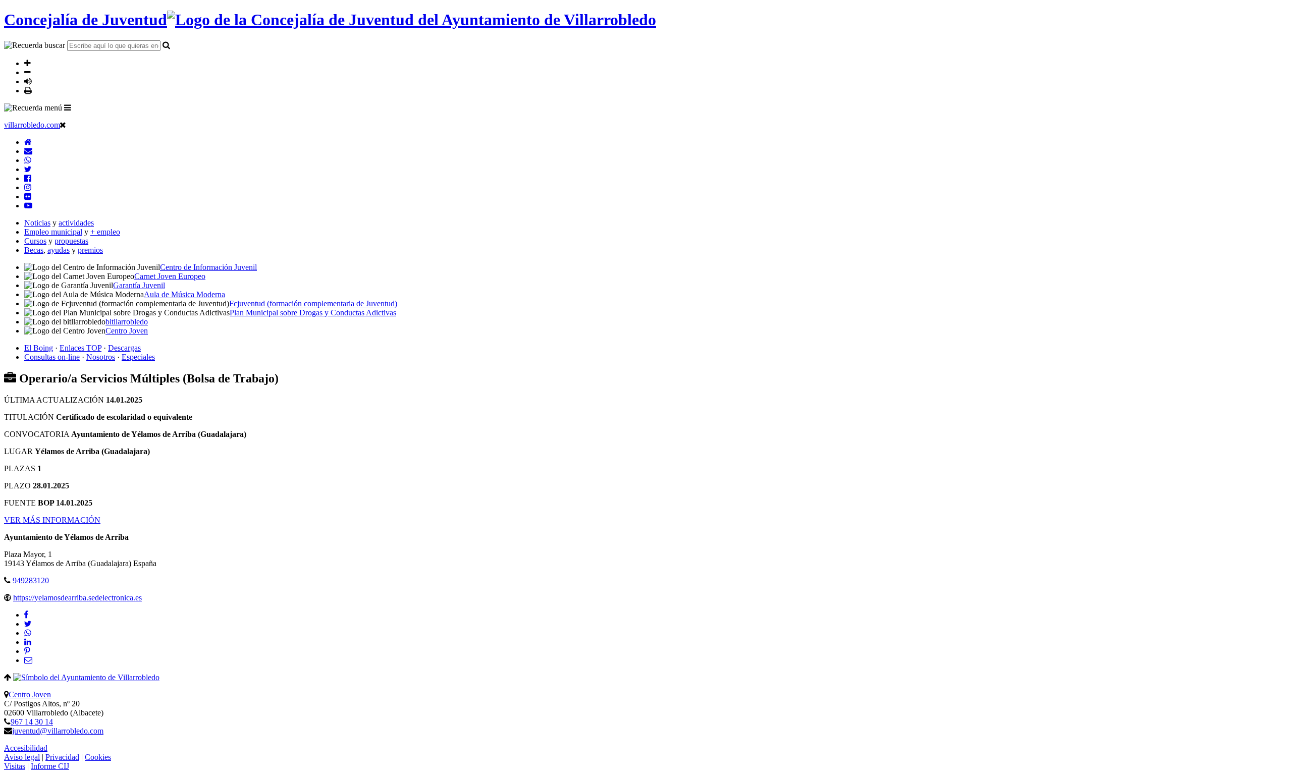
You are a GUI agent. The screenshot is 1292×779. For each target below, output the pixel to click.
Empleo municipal (53, 232)
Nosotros (100, 357)
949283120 (31, 580)
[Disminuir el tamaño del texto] (27, 72)
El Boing (38, 348)
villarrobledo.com (32, 125)
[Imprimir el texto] (28, 90)
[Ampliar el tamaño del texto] (27, 63)
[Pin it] (27, 651)
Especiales (138, 357)
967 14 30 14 (32, 721)
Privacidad (62, 757)
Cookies (98, 757)
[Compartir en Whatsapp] (27, 633)
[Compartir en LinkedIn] (27, 642)
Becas (33, 250)
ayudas (58, 250)
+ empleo (105, 232)
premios (90, 250)
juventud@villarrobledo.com (57, 731)
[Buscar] (166, 45)
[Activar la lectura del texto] (28, 81)
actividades (76, 222)
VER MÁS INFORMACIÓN (52, 520)
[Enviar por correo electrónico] (28, 660)
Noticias (37, 222)
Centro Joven (30, 694)
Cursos (35, 241)
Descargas (124, 348)
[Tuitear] (27, 624)
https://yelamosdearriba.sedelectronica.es (77, 597)
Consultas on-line (52, 357)
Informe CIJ (50, 766)
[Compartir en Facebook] (26, 614)
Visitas (14, 766)
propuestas (71, 241)
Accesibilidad (25, 748)
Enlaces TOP (80, 348)
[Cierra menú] (63, 125)
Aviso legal (22, 757)
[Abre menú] (67, 107)
